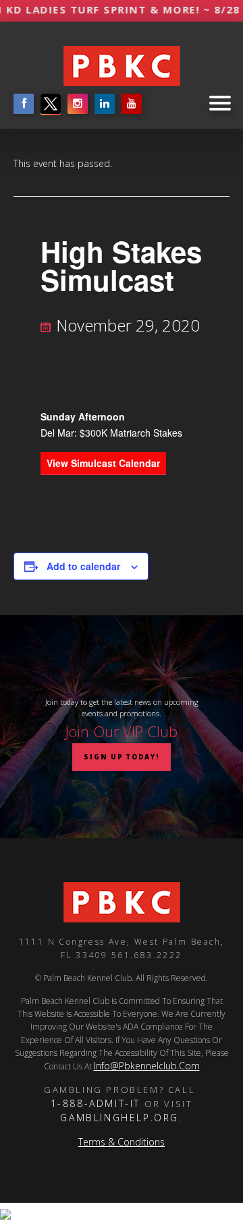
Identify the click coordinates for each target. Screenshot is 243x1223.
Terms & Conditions (121, 1141)
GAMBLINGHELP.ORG (119, 1117)
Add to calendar (83, 566)
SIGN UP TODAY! (121, 757)
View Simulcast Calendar (103, 463)
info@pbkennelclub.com (147, 1065)
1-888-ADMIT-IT (95, 1103)
